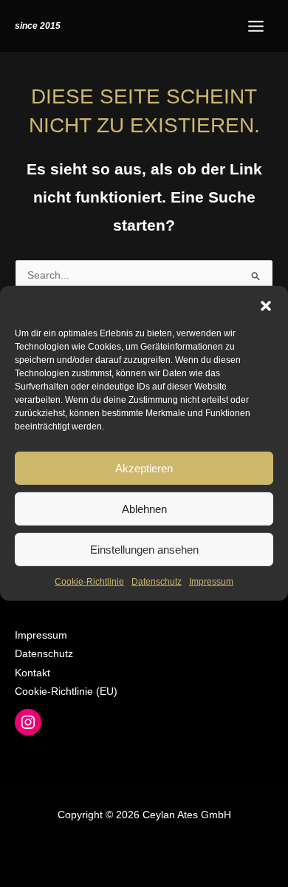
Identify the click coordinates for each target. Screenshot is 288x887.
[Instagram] (28, 722)
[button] (265, 304)
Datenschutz (156, 582)
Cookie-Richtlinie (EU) (66, 691)
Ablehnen (144, 508)
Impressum (211, 582)
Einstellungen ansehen (144, 549)
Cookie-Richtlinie (89, 582)
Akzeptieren (144, 467)
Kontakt (32, 673)
